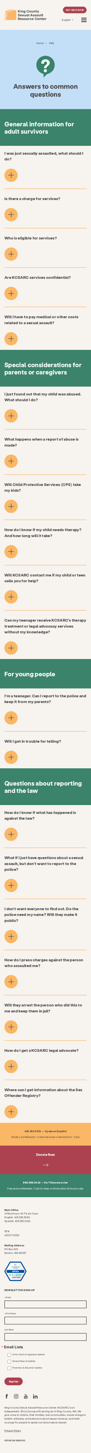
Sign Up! (13, 1381)
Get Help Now (75, 10)
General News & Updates (24, 1361)
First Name (11, 1313)
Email (8, 1297)
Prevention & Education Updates (27, 1368)
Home (40, 43)
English (66, 19)
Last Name (9, 1330)
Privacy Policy (12, 1430)
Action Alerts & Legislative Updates (28, 1354)
